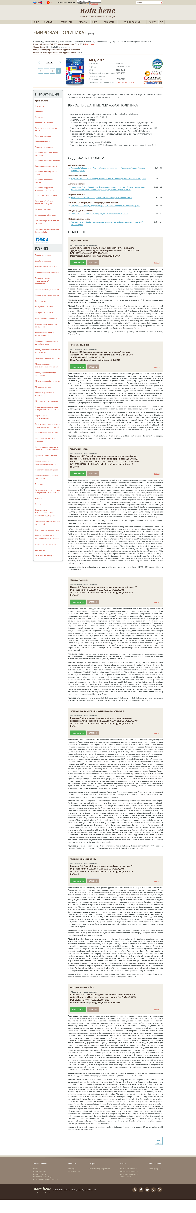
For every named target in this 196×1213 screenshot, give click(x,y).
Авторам (83, 22)
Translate (94, 4)
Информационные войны (46, 318)
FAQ (161, 22)
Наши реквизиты (39, 1171)
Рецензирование (132, 22)
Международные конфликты (47, 358)
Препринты (66, 22)
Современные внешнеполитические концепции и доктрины (45, 513)
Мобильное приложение (129, 1174)
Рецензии (39, 504)
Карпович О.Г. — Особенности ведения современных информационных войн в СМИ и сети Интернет (108, 223)
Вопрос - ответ (125, 1177)
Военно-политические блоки (47, 272)
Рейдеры (38, 498)
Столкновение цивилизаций (47, 530)
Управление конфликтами (46, 544)
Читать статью (78, 262)
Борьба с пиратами (43, 261)
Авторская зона (74, 1171)
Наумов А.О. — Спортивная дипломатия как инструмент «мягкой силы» (101, 197)
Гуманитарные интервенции (47, 295)
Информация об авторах (45, 215)
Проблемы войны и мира (46, 455)
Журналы (48, 22)
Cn (51, 2)
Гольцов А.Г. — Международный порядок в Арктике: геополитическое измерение (105, 205)
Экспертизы (40, 550)
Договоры (109, 22)
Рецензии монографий (44, 555)
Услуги (152, 22)
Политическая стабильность (47, 432)
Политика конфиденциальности (45, 1179)
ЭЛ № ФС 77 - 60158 (125, 82)
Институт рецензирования (99, 1169)
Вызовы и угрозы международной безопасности (42, 281)
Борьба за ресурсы (43, 255)
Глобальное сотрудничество (47, 289)
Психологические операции (46, 469)
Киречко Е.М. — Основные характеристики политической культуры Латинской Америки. (108, 178)
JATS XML (93, 262)
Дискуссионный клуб (44, 306)
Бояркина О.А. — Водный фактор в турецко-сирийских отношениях (99, 213)
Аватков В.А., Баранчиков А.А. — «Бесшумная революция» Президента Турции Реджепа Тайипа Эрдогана (108, 169)
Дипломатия (40, 301)
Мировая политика (43, 387)
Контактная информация (42, 1177)
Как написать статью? (128, 1169)
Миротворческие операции (46, 401)
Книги (95, 22)
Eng (44, 2)
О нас (36, 22)
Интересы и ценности (44, 312)
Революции (40, 484)
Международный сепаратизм (47, 381)
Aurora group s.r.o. (155, 1169)
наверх (156, 263)
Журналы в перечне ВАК (129, 1171)
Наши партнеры (39, 1174)
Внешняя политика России (46, 266)
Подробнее (89, 44)
